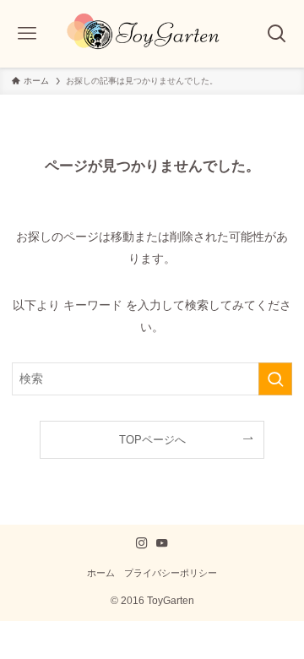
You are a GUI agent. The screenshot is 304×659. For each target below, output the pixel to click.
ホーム (101, 573)
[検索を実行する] (275, 378)
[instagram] (141, 543)
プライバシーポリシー (170, 573)
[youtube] (162, 543)
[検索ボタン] (277, 34)
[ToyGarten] (152, 34)
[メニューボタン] (27, 34)
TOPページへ (152, 439)
